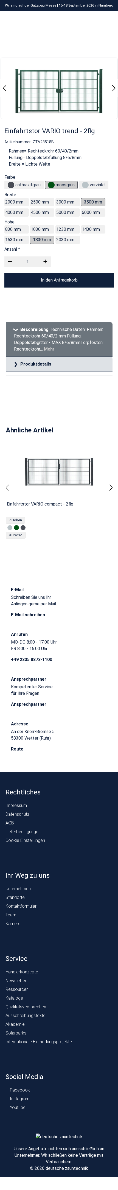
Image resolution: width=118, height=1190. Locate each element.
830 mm (13, 229)
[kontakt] (76, 21)
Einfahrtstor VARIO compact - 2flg (40, 504)
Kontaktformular (20, 906)
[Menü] (43, 21)
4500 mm (40, 212)
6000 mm (91, 212)
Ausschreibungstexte (25, 1015)
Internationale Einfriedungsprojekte (38, 1041)
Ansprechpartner (29, 704)
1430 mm (91, 229)
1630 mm (14, 239)
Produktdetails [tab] (35, 364)
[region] (59, 487)
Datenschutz (17, 814)
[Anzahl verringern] (10, 261)
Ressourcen (17, 989)
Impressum (16, 805)
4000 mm (14, 212)
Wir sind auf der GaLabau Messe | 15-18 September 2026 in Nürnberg (59, 5)
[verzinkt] (85, 185)
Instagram (19, 1098)
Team (10, 914)
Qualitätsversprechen (25, 1006)
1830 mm (42, 239)
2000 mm (14, 202)
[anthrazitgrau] (11, 185)
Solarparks (15, 1033)
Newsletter (15, 980)
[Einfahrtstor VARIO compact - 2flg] (59, 471)
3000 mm (65, 202)
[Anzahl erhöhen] (45, 261)
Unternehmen (18, 888)
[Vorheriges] (4, 88)
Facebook (19, 1090)
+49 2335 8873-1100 (32, 659)
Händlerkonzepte (21, 971)
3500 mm (93, 202)
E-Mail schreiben (28, 614)
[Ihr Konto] (87, 21)
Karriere (13, 923)
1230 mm (65, 229)
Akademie (15, 1024)
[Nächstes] (114, 88)
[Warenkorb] (108, 21)
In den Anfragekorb (59, 280)
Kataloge (14, 998)
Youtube (17, 1107)
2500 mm (40, 202)
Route (17, 749)
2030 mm (65, 239)
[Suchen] (97, 21)
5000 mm (65, 212)
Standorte (15, 897)
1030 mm (40, 229)
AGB (9, 823)
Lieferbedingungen (23, 831)
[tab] (59, 339)
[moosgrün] (51, 185)
